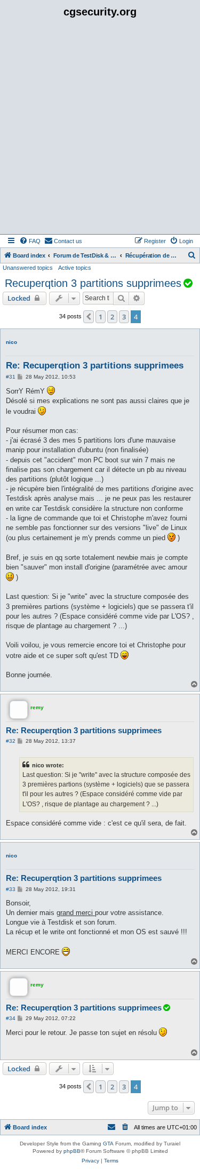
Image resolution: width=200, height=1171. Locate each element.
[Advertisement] (100, 129)
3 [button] (124, 317)
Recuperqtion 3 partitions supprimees (93, 283)
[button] (88, 316)
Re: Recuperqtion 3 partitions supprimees (94, 365)
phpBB (72, 1151)
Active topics (74, 267)
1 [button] (100, 317)
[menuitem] (30, 241)
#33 (10, 889)
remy (37, 707)
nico (11, 342)
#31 (10, 377)
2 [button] (112, 317)
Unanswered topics (28, 267)
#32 (10, 741)
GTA (108, 1143)
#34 (10, 1018)
